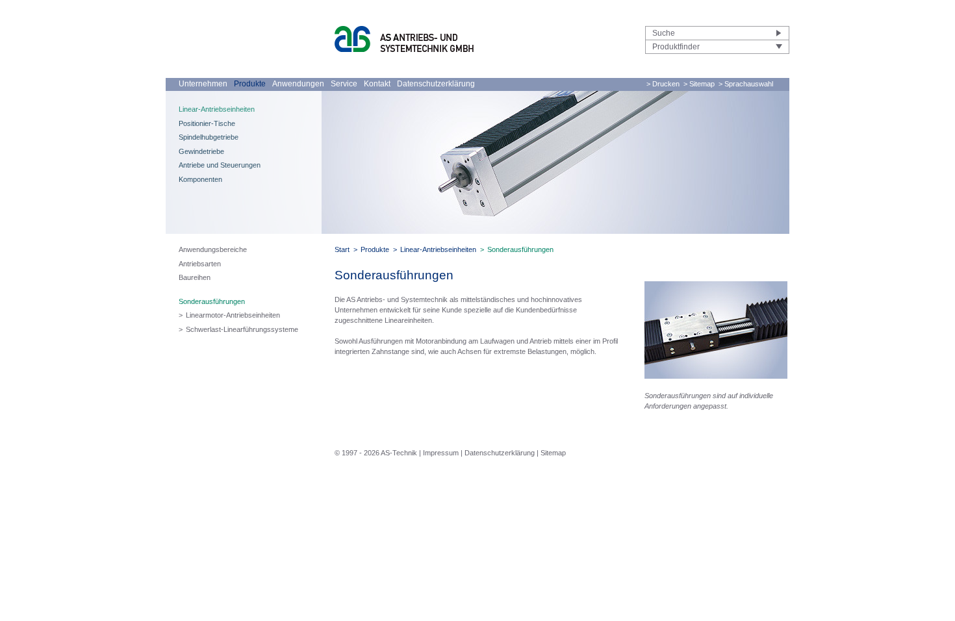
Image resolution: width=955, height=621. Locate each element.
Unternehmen (203, 83)
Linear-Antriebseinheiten (217, 109)
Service (344, 83)
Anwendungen (298, 83)
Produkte (250, 83)
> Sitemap (699, 84)
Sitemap (553, 453)
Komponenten (200, 179)
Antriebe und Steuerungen (220, 165)
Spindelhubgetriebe (208, 137)
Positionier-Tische (207, 123)
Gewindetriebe (201, 151)
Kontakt (377, 83)
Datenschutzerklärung (436, 83)
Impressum (441, 453)
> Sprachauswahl (746, 84)
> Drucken (663, 84)
